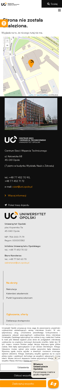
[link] (4, 23)
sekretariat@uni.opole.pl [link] (17, 262)
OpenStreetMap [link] (42, 95)
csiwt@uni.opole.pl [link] (22, 186)
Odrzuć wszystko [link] (23, 375)
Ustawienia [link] (23, 367)
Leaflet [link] (30, 95)
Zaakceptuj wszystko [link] (23, 383)
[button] (59, 10)
